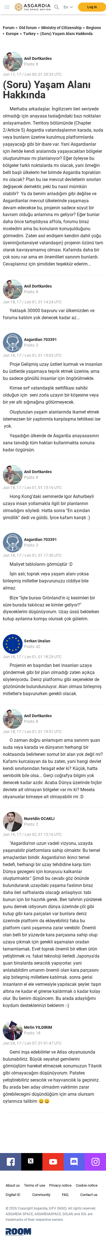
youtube (56, 1162)
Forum (8, 27)
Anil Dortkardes (38, 58)
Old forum (28, 27)
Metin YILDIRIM (38, 1027)
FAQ (65, 1195)
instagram (98, 1162)
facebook (13, 1162)
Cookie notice (87, 1185)
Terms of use (34, 1185)
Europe (12, 33)
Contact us (89, 1195)
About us (13, 1185)
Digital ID (13, 1195)
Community (41, 1195)
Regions (93, 27)
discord (77, 1162)
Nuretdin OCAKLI (39, 818)
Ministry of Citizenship (61, 27)
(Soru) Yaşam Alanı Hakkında (66, 33)
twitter (34, 1162)
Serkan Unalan (37, 641)
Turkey (29, 33)
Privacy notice (60, 1185)
